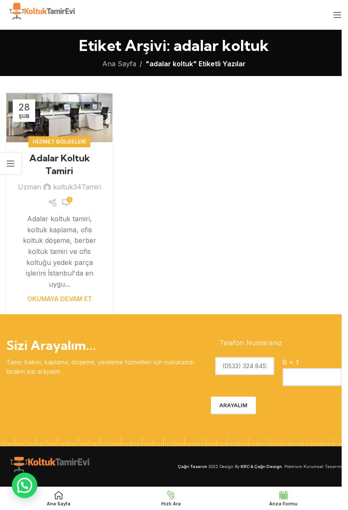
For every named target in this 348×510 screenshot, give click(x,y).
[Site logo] (41, 14)
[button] (24, 485)
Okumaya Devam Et (59, 298)
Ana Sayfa (119, 63)
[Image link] (48, 465)
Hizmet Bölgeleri (59, 141)
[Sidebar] (10, 163)
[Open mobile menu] (337, 14)
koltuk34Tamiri (77, 187)
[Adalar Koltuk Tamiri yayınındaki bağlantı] (59, 117)
